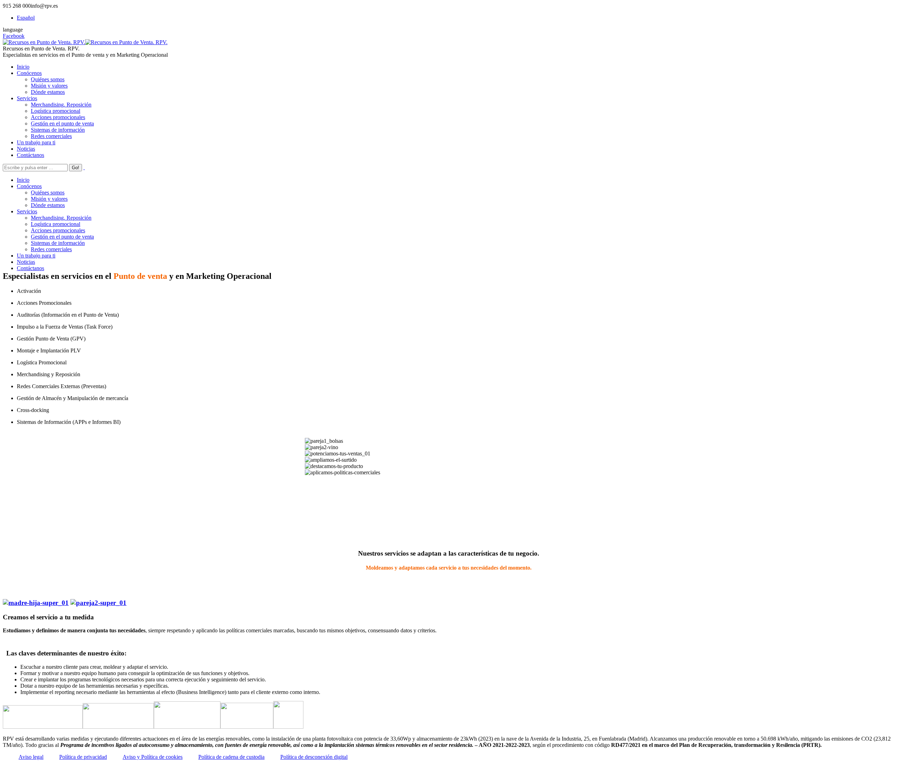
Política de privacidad (83, 757)
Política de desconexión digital (314, 757)
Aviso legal (31, 757)
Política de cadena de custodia (231, 757)
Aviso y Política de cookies (153, 757)
